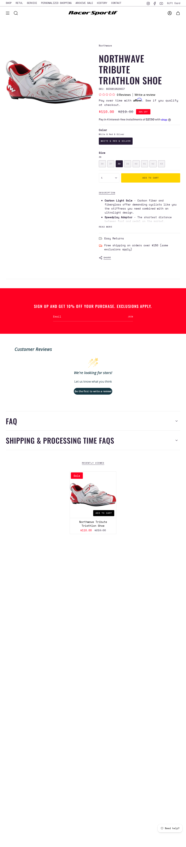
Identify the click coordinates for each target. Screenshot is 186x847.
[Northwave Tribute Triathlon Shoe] (93, 495)
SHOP (9, 3)
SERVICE (32, 3)
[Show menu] (7, 13)
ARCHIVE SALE (84, 3)
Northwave (105, 45)
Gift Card (173, 3)
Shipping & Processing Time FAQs (60, 440)
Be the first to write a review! (93, 391)
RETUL (19, 3)
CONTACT (116, 3)
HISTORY (102, 3)
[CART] (178, 13)
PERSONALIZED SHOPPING (56, 3)
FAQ (11, 421)
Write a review (145, 94)
